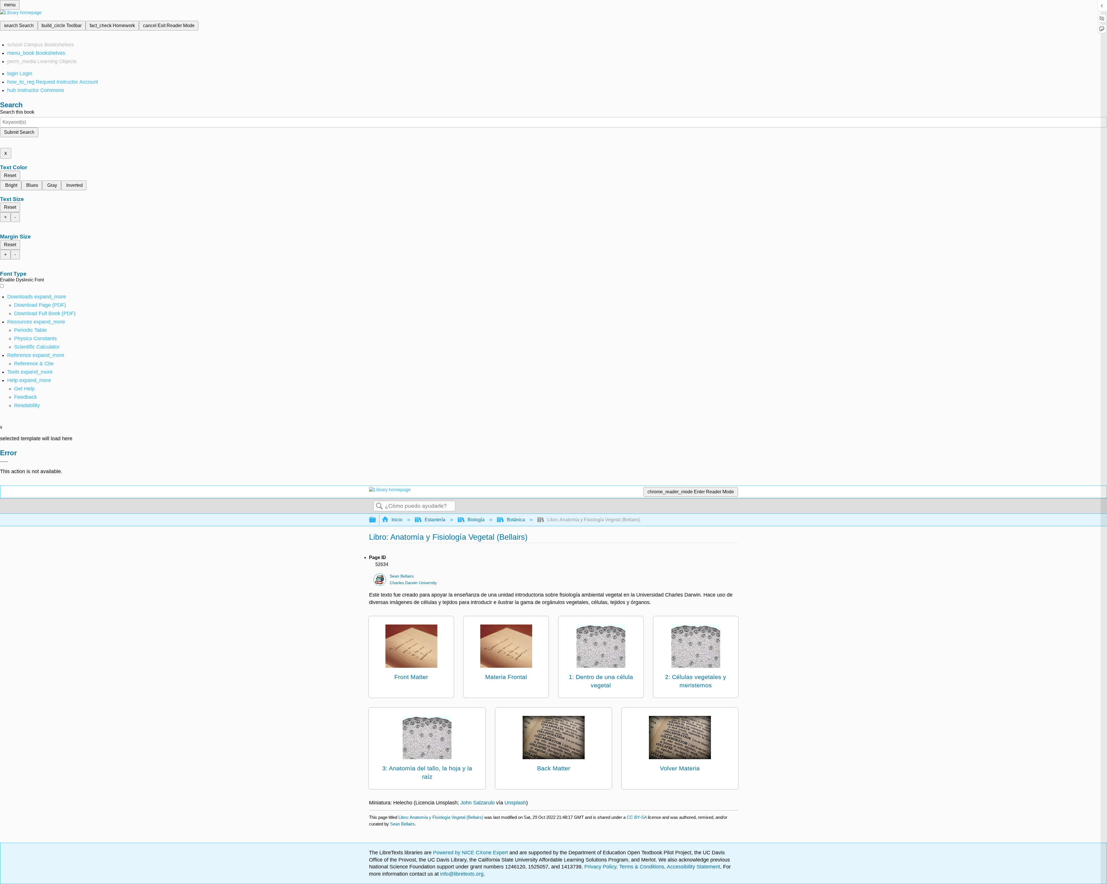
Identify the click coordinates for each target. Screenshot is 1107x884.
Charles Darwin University (413, 583)
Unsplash (515, 803)
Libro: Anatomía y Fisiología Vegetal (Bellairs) (440, 817)
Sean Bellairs (402, 576)
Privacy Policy (600, 867)
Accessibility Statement (693, 867)
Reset (10, 175)
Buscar (379, 506)
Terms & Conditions (641, 867)
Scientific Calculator (37, 347)
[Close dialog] (4, 461)
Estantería (435, 519)
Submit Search (19, 132)
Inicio (397, 519)
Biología (476, 519)
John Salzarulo (477, 803)
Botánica (516, 519)
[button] (25, 397)
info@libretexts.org (461, 874)
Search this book (17, 112)
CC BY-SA (637, 817)
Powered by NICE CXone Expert (471, 852)
